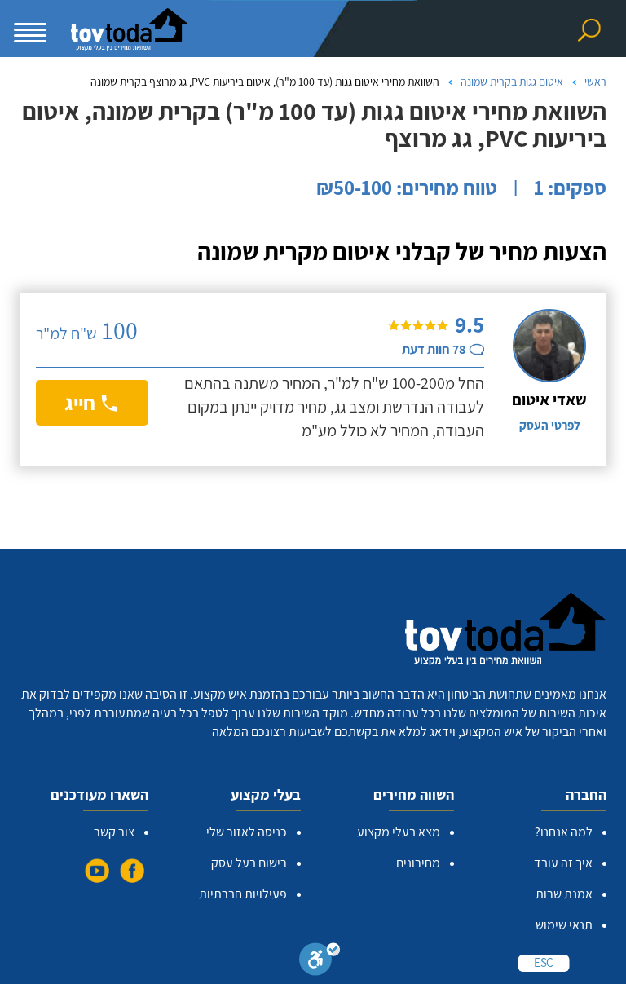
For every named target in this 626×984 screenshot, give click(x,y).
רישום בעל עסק (249, 862)
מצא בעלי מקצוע (398, 832)
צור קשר (114, 832)
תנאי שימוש (564, 924)
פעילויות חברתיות (243, 893)
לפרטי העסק (549, 425)
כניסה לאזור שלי (246, 832)
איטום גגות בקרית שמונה (512, 81)
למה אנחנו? (564, 832)
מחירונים (418, 862)
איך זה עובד (563, 862)
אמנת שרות (564, 893)
